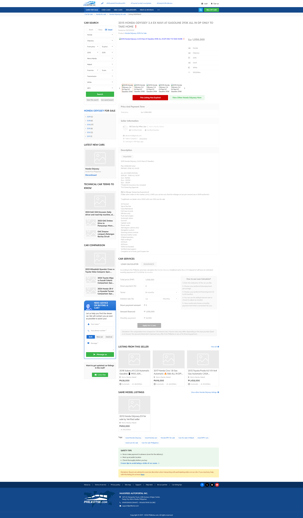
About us (87, 485)
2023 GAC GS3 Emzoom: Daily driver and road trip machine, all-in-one (99, 213)
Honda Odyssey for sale (117, 14)
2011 (88, 136)
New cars (118, 10)
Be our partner (162, 485)
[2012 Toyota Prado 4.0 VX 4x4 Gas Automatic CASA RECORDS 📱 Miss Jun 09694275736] (203, 359)
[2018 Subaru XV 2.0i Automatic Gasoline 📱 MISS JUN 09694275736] (134, 359)
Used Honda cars (151, 438)
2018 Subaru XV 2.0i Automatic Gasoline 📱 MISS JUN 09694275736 (134, 372)
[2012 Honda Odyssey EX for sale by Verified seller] (134, 405)
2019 (89, 117)
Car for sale (89, 14)
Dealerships (131, 10)
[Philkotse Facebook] (202, 485)
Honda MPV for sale (168, 438)
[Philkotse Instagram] (212, 485)
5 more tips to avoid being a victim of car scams (139, 463)
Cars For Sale (92, 10)
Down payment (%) (128, 286)
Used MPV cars (203, 438)
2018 (89, 121)
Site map (128, 485)
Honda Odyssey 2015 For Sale (136, 33)
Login (205, 3)
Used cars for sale (131, 443)
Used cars (106, 10)
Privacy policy (115, 485)
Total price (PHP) (127, 279)
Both (91, 29)
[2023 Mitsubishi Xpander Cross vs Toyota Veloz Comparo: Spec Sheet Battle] (100, 258)
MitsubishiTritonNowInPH (116, 3)
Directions (143, 139)
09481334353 (127, 503)
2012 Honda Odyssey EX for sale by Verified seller (132, 418)
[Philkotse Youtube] (217, 485)
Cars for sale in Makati (186, 438)
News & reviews (147, 10)
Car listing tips (177, 485)
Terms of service (100, 485)
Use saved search (107, 100)
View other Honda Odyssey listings (204, 392)
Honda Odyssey (92, 169)
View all (214, 347)
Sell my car (211, 10)
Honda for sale (101, 14)
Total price (124, 112)
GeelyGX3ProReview (165, 3)
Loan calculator (129, 264)
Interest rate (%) (127, 299)
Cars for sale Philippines (150, 443)
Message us (102, 354)
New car (100, 337)
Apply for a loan (149, 325)
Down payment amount (130, 305)
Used (110, 29)
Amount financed (127, 311)
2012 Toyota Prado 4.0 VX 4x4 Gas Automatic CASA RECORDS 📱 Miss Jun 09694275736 (202, 372)
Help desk (149, 485)
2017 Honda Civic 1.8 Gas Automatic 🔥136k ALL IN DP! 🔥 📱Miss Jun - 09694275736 (168, 372)
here (142, 474)
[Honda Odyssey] (100, 158)
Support (138, 485)
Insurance (149, 264)
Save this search (92, 100)
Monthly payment (128, 318)
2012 (89, 132)
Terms (122, 292)
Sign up (216, 3)
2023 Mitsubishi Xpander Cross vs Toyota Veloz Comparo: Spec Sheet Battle (99, 270)
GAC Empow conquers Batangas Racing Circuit (106, 234)
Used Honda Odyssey (133, 438)
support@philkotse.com (130, 506)
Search (100, 94)
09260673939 (144, 503)
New (100, 29)
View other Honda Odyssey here (186, 97)
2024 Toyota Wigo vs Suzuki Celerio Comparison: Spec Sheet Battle (106, 280)
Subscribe (101, 374)
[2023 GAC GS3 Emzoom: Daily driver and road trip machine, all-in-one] (100, 201)
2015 (89, 128)
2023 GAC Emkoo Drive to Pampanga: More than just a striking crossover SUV (106, 223)
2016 (89, 125)
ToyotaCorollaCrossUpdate (141, 3)
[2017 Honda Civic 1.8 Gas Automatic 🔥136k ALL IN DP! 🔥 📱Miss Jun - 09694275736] (169, 359)
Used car (109, 337)
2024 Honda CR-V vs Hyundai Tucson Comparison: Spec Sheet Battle (106, 291)
